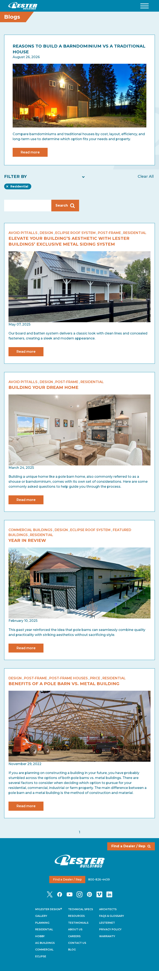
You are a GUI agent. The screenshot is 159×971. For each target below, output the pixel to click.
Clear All (146, 176)
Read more (30, 152)
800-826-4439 (99, 879)
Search (61, 205)
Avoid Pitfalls (22, 233)
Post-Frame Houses (68, 678)
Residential (19, 186)
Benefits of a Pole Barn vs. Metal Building (63, 683)
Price (95, 678)
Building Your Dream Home (43, 387)
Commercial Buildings (30, 530)
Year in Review (27, 540)
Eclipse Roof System (75, 233)
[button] (144, 6)
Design (46, 233)
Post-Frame (109, 233)
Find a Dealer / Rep (128, 846)
